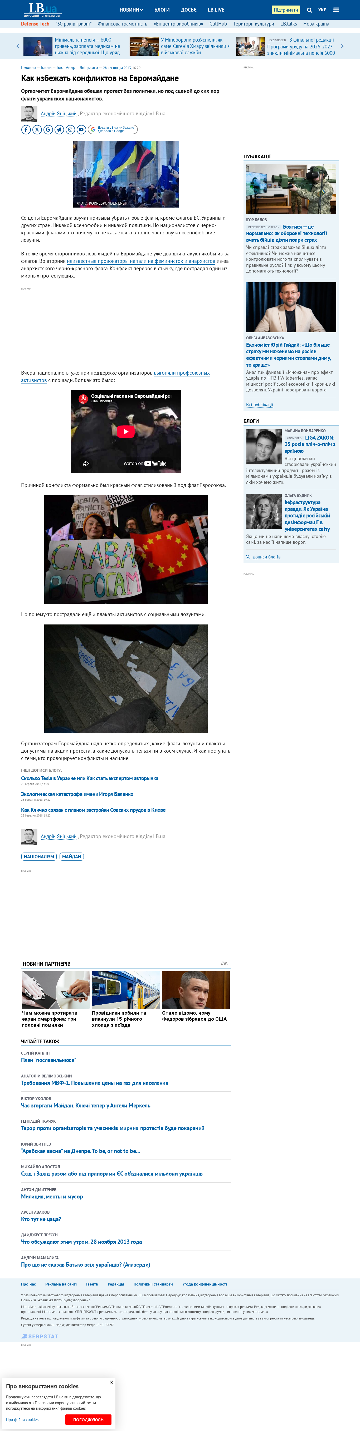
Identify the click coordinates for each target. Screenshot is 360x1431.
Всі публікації (259, 404)
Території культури (253, 24)
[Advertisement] (126, 328)
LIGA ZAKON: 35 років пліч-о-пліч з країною (310, 444)
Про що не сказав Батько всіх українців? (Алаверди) (85, 1264)
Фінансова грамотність (122, 24)
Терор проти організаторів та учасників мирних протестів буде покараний (113, 1128)
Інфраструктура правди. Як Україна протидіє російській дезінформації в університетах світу (307, 515)
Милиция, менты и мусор (52, 1196)
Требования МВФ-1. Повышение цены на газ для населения (94, 1082)
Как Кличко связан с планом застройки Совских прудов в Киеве (93, 809)
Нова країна (316, 24)
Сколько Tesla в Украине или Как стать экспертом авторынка (89, 778)
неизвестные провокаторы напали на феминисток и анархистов (141, 261)
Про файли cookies (22, 1419)
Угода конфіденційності (204, 1284)
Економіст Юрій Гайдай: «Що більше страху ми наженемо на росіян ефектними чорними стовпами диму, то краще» (288, 354)
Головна (28, 67)
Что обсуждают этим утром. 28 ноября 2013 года (81, 1241)
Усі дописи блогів (263, 557)
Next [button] (342, 46)
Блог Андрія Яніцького (77, 67)
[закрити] (111, 1382)
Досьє (189, 10)
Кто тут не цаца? (41, 1219)
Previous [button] (17, 46)
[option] (74, 46)
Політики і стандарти (153, 1284)
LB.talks (288, 24)
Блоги (162, 10)
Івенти (92, 1284)
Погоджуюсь (88, 1420)
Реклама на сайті (61, 1284)
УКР (322, 10)
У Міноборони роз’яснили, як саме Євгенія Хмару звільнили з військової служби (195, 46)
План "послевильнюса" (48, 1060)
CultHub (218, 24)
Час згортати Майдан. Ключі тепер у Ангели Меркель (85, 1105)
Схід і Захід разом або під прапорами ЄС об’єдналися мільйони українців (112, 1173)
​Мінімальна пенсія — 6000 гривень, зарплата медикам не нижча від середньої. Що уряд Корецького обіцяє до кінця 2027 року (87, 52)
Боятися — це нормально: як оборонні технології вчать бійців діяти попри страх (286, 233)
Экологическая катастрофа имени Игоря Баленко (77, 794)
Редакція (116, 1284)
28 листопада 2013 (117, 67)
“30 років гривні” (73, 24)
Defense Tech (35, 24)
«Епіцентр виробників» (178, 24)
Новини (129, 10)
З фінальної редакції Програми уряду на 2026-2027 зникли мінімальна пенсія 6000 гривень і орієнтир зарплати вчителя (301, 53)
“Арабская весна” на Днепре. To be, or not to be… (80, 1151)
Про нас (28, 1284)
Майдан (71, 857)
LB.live (216, 10)
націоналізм (39, 857)
